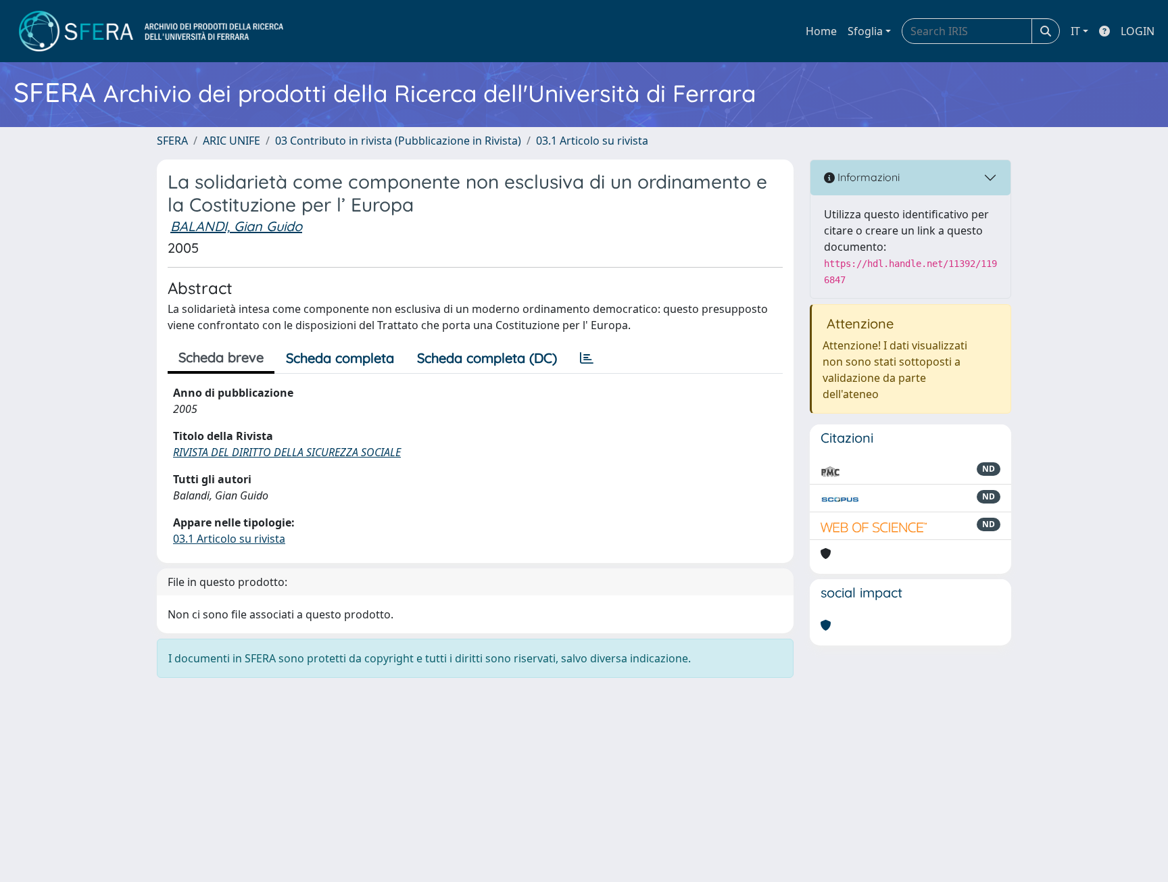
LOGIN (1137, 31)
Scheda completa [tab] (340, 357)
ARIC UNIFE (231, 140)
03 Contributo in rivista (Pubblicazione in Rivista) (398, 140)
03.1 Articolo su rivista (592, 140)
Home (821, 31)
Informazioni (867, 177)
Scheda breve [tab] (221, 357)
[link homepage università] (151, 31)
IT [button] (1075, 31)
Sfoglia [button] (865, 31)
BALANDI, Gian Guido (236, 226)
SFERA (172, 140)
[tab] (586, 358)
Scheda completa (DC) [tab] (487, 357)
